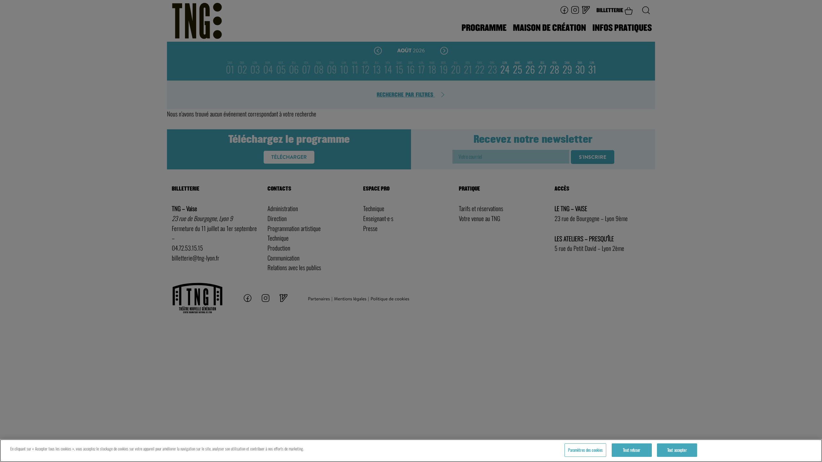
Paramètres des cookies (585, 450)
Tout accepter (677, 450)
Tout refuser (631, 450)
